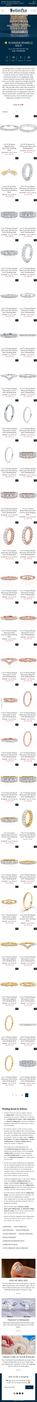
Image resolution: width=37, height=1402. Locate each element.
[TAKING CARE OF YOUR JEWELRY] (18, 1345)
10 (22, 1095)
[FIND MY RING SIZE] (18, 1268)
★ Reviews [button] (1, 703)
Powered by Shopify (18, 1400)
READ (18, 1293)
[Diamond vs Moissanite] (18, 1307)
